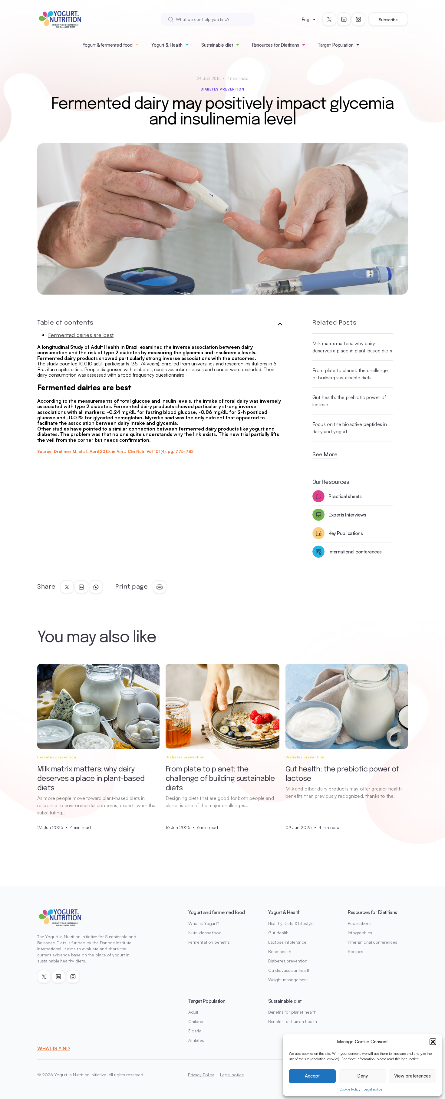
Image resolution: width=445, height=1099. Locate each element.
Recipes (355, 951)
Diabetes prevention (223, 89)
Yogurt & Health (167, 45)
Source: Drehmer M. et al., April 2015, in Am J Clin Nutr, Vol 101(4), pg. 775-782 (115, 451)
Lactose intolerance (287, 942)
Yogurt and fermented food (216, 912)
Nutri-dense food (205, 932)
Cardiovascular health (289, 970)
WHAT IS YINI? (53, 1048)
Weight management (288, 979)
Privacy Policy (201, 1074)
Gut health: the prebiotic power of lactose (349, 401)
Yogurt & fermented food (108, 45)
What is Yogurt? (203, 923)
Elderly (194, 1030)
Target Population (335, 45)
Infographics (360, 932)
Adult (193, 1012)
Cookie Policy (350, 1089)
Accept (312, 1076)
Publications (359, 923)
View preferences (412, 1076)
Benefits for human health (292, 1021)
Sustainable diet (217, 45)
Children (196, 1021)
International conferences (372, 942)
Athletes (196, 1040)
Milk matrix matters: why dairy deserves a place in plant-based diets (352, 347)
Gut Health (278, 932)
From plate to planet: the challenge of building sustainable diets (350, 374)
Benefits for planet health (292, 1012)
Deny (362, 1076)
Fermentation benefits (209, 942)
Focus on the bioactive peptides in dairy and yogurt (349, 427)
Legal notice (373, 1089)
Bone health (279, 951)
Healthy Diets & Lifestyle (291, 923)
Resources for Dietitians (275, 45)
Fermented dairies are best (81, 335)
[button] (433, 1042)
